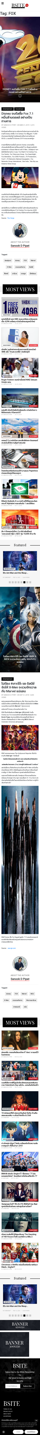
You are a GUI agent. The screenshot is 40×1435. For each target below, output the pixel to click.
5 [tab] (21, 582)
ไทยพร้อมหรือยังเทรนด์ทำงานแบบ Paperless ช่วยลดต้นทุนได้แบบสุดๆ (19, 472)
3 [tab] (16, 582)
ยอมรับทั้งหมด (31, 1432)
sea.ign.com (12, 948)
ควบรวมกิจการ (20, 267)
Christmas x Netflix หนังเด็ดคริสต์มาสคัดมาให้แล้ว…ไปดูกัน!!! (19, 1265)
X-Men (9, 267)
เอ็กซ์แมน (33, 273)
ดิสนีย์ (31, 267)
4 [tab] (19, 582)
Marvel (33, 260)
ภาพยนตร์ (16, 1007)
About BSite (7, 1414)
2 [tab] (13, 582)
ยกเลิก (18, 1432)
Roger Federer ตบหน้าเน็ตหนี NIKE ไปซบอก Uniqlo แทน (19, 381)
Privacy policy (8, 1411)
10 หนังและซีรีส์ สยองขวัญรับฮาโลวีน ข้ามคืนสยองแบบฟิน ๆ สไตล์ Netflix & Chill (19, 1114)
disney (17, 260)
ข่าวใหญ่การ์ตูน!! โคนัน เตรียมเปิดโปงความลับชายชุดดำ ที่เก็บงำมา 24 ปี (19, 1144)
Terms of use (7, 1409)
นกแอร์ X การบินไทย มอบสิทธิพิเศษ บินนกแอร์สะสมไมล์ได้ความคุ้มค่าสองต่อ (19, 441)
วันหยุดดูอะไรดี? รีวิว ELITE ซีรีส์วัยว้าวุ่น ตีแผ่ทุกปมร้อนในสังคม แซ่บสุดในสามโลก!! (19, 1205)
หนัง (25, 1007)
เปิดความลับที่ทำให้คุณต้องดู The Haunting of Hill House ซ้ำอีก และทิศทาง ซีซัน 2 (18, 1235)
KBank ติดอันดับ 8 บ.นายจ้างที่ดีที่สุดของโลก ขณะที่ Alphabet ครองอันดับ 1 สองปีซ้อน (19, 502)
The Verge (11, 218)
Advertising (7, 1416)
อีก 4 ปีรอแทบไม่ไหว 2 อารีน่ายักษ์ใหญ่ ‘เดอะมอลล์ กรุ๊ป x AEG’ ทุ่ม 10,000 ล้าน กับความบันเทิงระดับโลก (18, 533)
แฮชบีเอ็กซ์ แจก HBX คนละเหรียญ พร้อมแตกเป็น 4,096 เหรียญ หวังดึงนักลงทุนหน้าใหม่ (19, 320)
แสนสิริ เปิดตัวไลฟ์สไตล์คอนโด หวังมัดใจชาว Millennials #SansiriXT (19, 411)
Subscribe (27, 1386)
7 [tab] (27, 582)
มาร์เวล (14, 273)
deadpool (8, 260)
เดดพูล (23, 273)
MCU (32, 994)
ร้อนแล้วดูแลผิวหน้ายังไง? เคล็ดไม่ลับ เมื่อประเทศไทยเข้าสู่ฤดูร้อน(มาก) (22, 574)
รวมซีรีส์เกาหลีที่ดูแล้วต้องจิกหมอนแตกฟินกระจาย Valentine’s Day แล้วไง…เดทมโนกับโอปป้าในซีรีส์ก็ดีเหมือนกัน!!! (20, 1085)
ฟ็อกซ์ (6, 273)
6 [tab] (24, 582)
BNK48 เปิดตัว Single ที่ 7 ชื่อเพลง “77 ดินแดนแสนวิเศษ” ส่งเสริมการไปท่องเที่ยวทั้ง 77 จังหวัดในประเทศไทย (19, 1176)
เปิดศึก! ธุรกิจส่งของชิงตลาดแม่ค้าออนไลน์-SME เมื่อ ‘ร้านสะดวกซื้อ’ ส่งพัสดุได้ (18, 350)
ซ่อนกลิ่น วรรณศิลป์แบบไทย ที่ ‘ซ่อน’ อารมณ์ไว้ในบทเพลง (19, 1053)
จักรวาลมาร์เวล (31, 1000)
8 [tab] (30, 582)
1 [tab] (10, 582)
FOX (25, 260)
